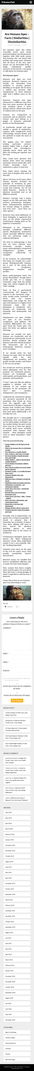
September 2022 (10, 894)
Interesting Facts (10, 1043)
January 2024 (9, 840)
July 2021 (8, 938)
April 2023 (8, 878)
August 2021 (9, 932)
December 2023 (10, 845)
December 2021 (10, 911)
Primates (8, 1048)
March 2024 (9, 829)
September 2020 (10, 992)
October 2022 (9, 889)
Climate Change (10, 1037)
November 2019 (10, 1020)
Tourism (7, 1054)
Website (6, 671)
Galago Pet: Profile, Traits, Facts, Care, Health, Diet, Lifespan (15, 760)
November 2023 (10, 851)
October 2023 (9, 856)
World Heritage (10, 1059)
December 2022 (10, 883)
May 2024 (8, 818)
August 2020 (9, 998)
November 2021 (10, 916)
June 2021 (8, 943)
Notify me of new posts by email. (17, 695)
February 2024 (9, 834)
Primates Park (8, 2)
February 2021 (9, 965)
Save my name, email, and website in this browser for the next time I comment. (17, 679)
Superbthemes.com (17, 1068)
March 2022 (9, 900)
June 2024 (8, 812)
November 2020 (10, 981)
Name (5, 654)
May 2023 (8, 872)
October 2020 (9, 987)
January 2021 (9, 971)
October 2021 (9, 921)
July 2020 (8, 1003)
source (10, 142)
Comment (7, 628)
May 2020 (8, 1014)
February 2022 (9, 905)
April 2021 (8, 954)
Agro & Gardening (10, 1032)
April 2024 (8, 823)
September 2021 (10, 927)
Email (6, 662)
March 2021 (9, 960)
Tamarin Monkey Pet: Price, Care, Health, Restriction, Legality (15, 780)
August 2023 (9, 861)
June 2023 (8, 867)
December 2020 (10, 976)
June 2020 (8, 1009)
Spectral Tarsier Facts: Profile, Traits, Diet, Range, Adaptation (15, 770)
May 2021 (8, 949)
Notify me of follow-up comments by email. (17, 687)
